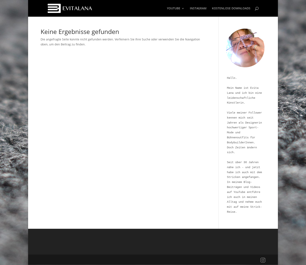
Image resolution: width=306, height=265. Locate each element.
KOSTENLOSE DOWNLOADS (231, 8)
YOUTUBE (173, 8)
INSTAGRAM (198, 8)
